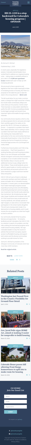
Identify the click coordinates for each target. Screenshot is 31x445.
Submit (10, 412)
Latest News (18, 256)
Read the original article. (8, 249)
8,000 (13, 78)
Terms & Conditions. (21, 439)
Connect (3, 2)
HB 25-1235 (23, 95)
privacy (20, 419)
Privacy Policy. (15, 441)
